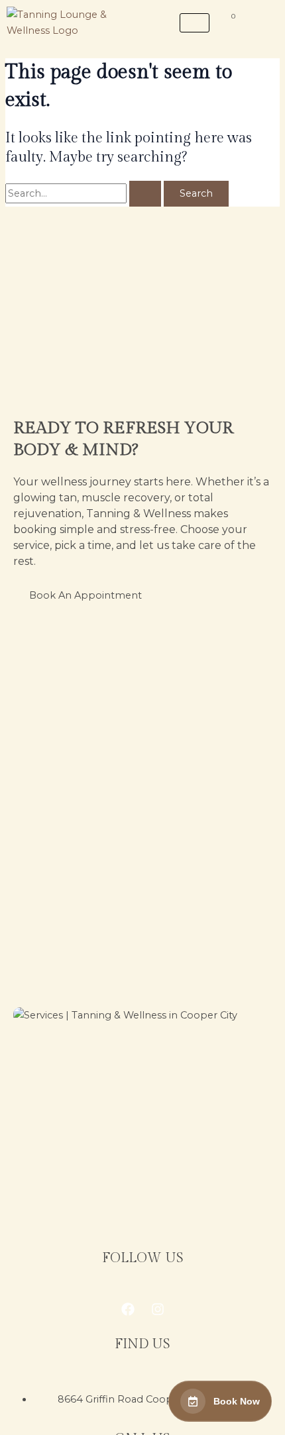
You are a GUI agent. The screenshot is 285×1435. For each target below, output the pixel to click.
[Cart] (228, 21)
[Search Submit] (145, 194)
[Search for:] (84, 193)
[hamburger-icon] (194, 22)
